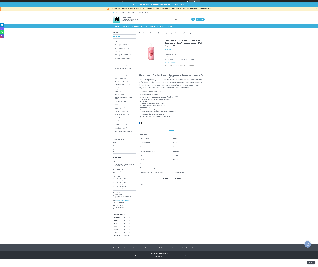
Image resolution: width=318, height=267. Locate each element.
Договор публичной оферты (121, 149)
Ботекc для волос (119, 51)
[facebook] (139, 123)
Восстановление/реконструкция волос (123, 55)
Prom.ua (166, 253)
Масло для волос (119, 75)
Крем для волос (119, 78)
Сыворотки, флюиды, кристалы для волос (124, 98)
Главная (117, 26)
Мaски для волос (119, 73)
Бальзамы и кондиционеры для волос (123, 69)
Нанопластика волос (120, 48)
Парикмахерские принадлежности (119, 123)
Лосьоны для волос (120, 81)
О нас (114, 142)
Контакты (160, 26)
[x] (141, 123)
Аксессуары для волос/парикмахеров (121, 127)
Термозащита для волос (121, 84)
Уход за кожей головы (120, 114)
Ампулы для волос (119, 94)
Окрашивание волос (120, 63)
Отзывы (115, 145)
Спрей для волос (119, 87)
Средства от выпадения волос (121, 107)
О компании (169, 26)
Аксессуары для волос (120, 120)
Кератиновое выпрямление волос (122, 45)
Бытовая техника (119, 135)
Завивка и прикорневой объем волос (122, 59)
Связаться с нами (178, 4)
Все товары (116, 36)
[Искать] (193, 19)
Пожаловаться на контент (168, 255)
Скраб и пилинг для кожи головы (121, 90)
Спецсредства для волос (121, 101)
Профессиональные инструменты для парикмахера (123, 132)
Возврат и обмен (150, 26)
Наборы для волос (119, 117)
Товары (124, 26)
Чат (312, 262)
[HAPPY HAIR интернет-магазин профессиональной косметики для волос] (116, 22)
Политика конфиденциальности (183, 255)
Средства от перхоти (120, 111)
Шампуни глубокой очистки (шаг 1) (152, 33)
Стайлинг (117, 104)
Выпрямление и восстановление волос (123, 40)
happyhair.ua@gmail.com (122, 200)
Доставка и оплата (137, 26)
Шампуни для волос (120, 65)
